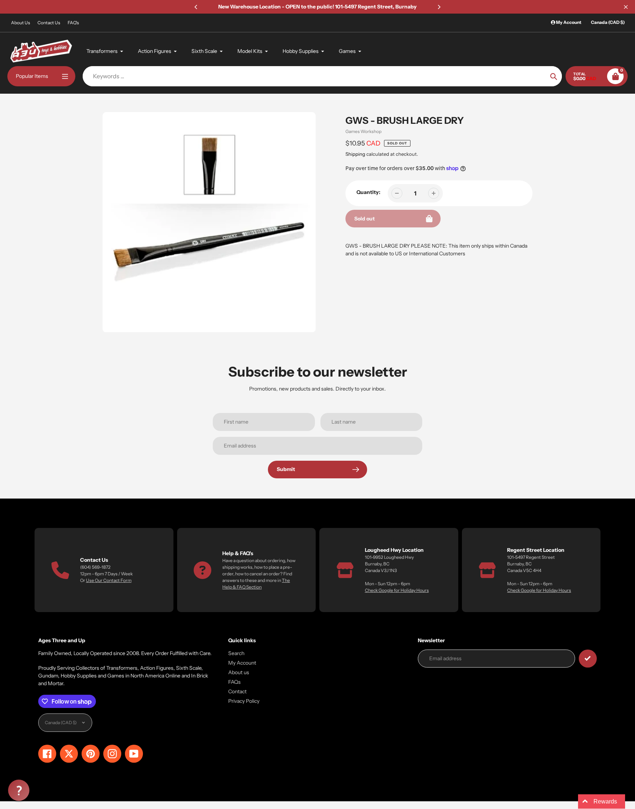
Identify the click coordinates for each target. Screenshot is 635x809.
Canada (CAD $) (608, 22)
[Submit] (588, 659)
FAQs (234, 682)
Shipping (355, 154)
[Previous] (196, 7)
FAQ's (73, 22)
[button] (18, 790)
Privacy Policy (243, 701)
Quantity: (368, 192)
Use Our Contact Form (109, 580)
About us (238, 672)
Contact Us (48, 22)
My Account (242, 662)
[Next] (438, 7)
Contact (237, 691)
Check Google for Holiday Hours (397, 590)
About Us (20, 22)
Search (236, 653)
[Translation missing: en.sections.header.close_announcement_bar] (625, 7)
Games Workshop (363, 131)
